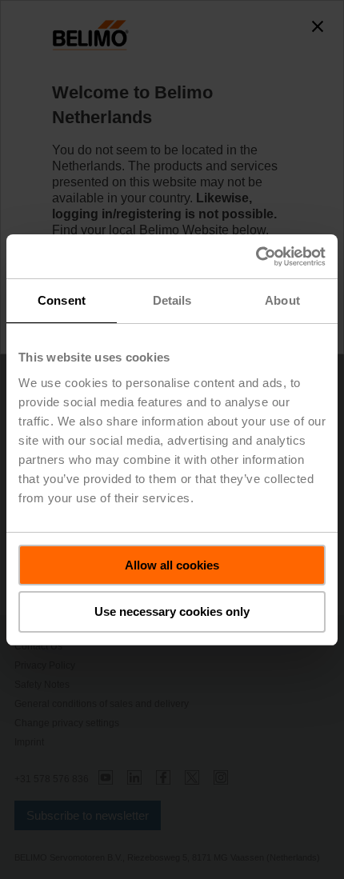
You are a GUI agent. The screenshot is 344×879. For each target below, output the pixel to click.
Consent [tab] (62, 300)
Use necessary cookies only (172, 611)
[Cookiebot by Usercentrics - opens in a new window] (256, 256)
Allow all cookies (172, 565)
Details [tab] (172, 300)
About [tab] (282, 300)
